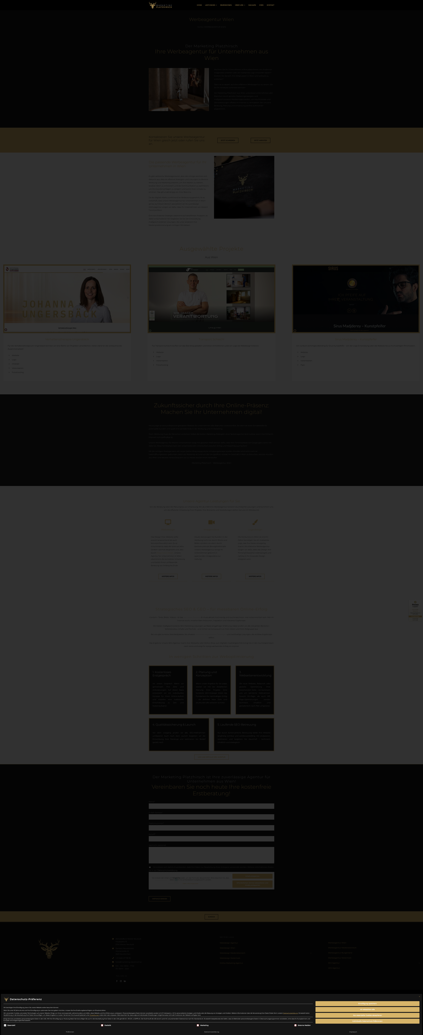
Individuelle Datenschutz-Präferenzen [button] (367, 1021)
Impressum (353, 1032)
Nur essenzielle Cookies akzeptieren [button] (367, 1015)
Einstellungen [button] (94, 1015)
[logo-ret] (160, 1)
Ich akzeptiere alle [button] (367, 1009)
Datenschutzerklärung (290, 1013)
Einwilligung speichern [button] (367, 1004)
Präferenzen (70, 1032)
